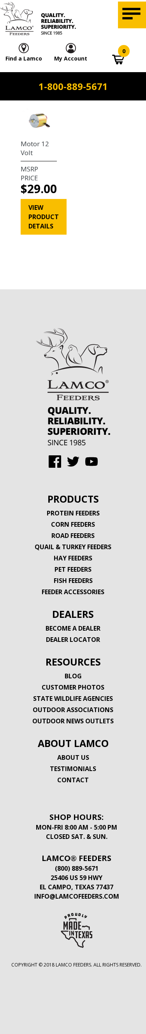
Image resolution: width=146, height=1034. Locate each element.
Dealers (73, 614)
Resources (73, 661)
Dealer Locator (73, 639)
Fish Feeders (73, 580)
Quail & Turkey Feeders (73, 547)
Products (73, 498)
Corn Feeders (73, 524)
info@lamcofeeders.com (76, 896)
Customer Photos (73, 687)
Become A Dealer (73, 628)
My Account (70, 58)
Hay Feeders (73, 558)
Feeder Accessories (73, 592)
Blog (73, 676)
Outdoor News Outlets (73, 721)
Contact (73, 780)
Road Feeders (73, 535)
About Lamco (73, 743)
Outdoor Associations (73, 709)
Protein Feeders (73, 513)
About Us (73, 757)
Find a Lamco (23, 58)
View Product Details (43, 216)
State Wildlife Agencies (73, 698)
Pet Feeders (73, 569)
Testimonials (73, 768)
